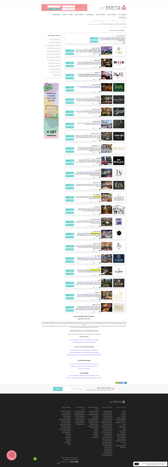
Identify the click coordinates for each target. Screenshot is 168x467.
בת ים (84, 368)
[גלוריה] (118, 270)
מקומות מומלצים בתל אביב (74, 352)
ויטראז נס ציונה (95, 219)
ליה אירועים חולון (96, 184)
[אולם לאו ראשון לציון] (106, 295)
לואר (99, 280)
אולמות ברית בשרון (80, 340)
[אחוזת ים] (118, 258)
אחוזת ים (97, 256)
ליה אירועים (96, 183)
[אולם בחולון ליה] (106, 185)
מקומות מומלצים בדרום (84, 350)
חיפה (75, 366)
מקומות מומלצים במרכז (93, 350)
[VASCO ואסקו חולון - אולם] (106, 124)
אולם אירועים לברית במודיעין (87, 282)
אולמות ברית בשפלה (91, 342)
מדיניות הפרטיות (149, 464)
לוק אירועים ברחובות (85, 233)
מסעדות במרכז (90, 375)
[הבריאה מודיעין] (118, 136)
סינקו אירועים (96, 109)
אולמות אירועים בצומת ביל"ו (86, 87)
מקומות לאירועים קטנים (76, 378)
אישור (137, 464)
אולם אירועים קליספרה (80, 98)
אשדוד (86, 364)
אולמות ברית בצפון (72, 340)
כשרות (110, 30)
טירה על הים (121, 36)
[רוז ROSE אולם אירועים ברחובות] (106, 75)
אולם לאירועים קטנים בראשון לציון (85, 294)
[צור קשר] (12, 455)
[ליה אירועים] (118, 185)
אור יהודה (81, 368)
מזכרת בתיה (87, 368)
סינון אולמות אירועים (76, 342)
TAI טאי (97, 170)
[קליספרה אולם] (106, 99)
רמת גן (74, 364)
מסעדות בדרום (96, 375)
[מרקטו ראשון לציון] (106, 160)
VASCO (98, 123)
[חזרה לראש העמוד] (35, 458)
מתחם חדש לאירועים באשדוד (112, 37)
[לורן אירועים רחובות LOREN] (106, 197)
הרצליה (84, 366)
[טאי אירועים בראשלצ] (106, 173)
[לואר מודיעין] (118, 283)
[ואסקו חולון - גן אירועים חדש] (118, 124)
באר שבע (96, 364)
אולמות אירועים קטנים (85, 378)
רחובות (89, 364)
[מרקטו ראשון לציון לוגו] (118, 160)
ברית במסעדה (69, 378)
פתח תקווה (81, 364)
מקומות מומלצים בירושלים (94, 352)
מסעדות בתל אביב (72, 375)
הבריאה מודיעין (95, 134)
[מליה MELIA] (118, 307)
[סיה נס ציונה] (106, 246)
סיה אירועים (96, 244)
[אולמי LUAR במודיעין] (106, 283)
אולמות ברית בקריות (84, 342)
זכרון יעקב (80, 366)
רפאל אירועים (96, 48)
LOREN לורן (96, 195)
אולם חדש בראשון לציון (90, 172)
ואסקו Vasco (96, 121)
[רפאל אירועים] (118, 50)
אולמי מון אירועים (96, 62)
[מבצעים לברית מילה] (51, 111)
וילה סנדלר (97, 207)
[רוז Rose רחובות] (118, 75)
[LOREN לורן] (118, 197)
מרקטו (98, 158)
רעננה (89, 366)
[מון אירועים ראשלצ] (118, 63)
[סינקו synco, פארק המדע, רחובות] (106, 112)
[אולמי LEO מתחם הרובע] (118, 295)
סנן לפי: (125, 30)
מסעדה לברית (92, 378)
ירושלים (72, 366)
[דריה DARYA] (118, 148)
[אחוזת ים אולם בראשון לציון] (106, 258)
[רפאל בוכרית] (106, 50)
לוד (78, 364)
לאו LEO (97, 293)
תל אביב (71, 364)
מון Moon (97, 60)
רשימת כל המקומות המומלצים (72, 354)
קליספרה (97, 97)
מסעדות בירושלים (98, 378)
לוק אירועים (96, 231)
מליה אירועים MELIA (91, 306)
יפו (78, 368)
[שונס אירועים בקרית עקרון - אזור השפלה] (118, 87)
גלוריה (98, 268)
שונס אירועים (96, 85)
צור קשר (111, 326)
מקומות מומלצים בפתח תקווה (95, 354)
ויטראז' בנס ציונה (96, 221)
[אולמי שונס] (106, 87)
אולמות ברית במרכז (87, 340)
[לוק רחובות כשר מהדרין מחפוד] (118, 234)
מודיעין (77, 366)
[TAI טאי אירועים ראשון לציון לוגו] (118, 173)
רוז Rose (97, 72)
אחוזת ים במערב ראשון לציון (93, 257)
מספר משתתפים (118, 30)
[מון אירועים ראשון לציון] (106, 63)
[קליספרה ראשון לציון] (118, 99)
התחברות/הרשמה (70, 1)
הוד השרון (95, 366)
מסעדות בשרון (79, 375)
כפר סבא (92, 366)
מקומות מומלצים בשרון (84, 352)
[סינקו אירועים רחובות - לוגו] (118, 112)
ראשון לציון (92, 364)
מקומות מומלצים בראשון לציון (84, 354)
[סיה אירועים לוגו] (118, 246)
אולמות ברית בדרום (95, 340)
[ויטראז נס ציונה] (118, 222)
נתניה (86, 366)
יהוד (76, 364)
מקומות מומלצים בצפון (75, 350)
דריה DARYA (96, 146)
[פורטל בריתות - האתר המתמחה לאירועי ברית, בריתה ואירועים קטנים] (112, 8)
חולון (84, 364)
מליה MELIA (96, 305)
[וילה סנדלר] (118, 209)
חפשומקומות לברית (80, 8)
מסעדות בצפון (84, 375)
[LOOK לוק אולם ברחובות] (106, 234)
